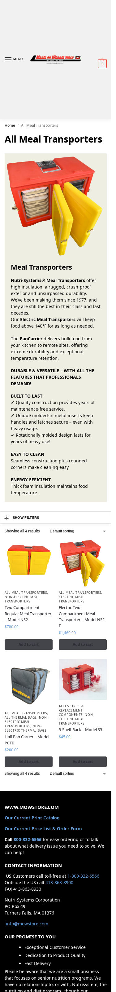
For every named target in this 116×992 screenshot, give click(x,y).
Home (10, 125)
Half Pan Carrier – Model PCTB (27, 740)
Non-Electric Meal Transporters (22, 599)
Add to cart (29, 644)
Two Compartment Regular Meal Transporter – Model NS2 (28, 613)
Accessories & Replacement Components (71, 710)
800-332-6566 (27, 839)
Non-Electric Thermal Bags (25, 728)
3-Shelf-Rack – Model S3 (80, 729)
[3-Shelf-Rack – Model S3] (83, 679)
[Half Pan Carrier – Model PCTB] (29, 683)
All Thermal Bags (21, 717)
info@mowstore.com (27, 924)
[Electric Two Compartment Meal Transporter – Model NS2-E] (83, 563)
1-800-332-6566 (83, 876)
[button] (102, 64)
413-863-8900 (59, 882)
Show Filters (26, 517)
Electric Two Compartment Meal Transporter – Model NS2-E (82, 616)
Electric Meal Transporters (71, 599)
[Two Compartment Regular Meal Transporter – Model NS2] (29, 563)
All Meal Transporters (26, 592)
